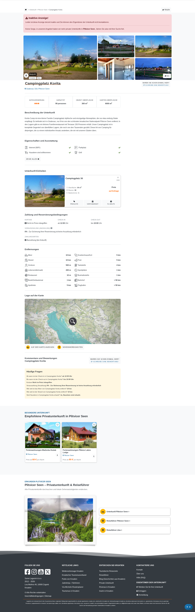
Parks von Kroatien (69, 579)
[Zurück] (29, 435)
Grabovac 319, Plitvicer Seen (38, 89)
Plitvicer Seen (42, 10)
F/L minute (111, 204)
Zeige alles (32, 159)
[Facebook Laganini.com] (27, 572)
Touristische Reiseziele (108, 571)
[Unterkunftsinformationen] (57, 455)
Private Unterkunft (106, 583)
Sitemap (48, 596)
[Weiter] (56, 435)
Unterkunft (33, 10)
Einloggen (142, 591)
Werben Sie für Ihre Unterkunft (150, 587)
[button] (73, 321)
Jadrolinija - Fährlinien (71, 583)
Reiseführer (104, 575)
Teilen (167, 10)
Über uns (140, 574)
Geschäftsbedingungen (34, 596)
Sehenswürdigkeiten (72, 347)
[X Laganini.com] (47, 572)
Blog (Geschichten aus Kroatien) (112, 579)
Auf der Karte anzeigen (42, 347)
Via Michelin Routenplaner (72, 587)
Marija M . (32, 74)
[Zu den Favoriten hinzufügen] (57, 425)
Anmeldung (143, 595)
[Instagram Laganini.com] (34, 572)
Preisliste (74, 204)
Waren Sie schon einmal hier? (156, 84)
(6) (167, 76)
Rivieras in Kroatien (107, 587)
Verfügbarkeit (92, 204)
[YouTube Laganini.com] (41, 572)
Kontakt (139, 570)
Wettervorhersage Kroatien (72, 571)
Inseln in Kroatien (106, 591)
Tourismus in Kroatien (70, 591)
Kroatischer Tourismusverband (74, 575)
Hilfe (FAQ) (140, 578)
